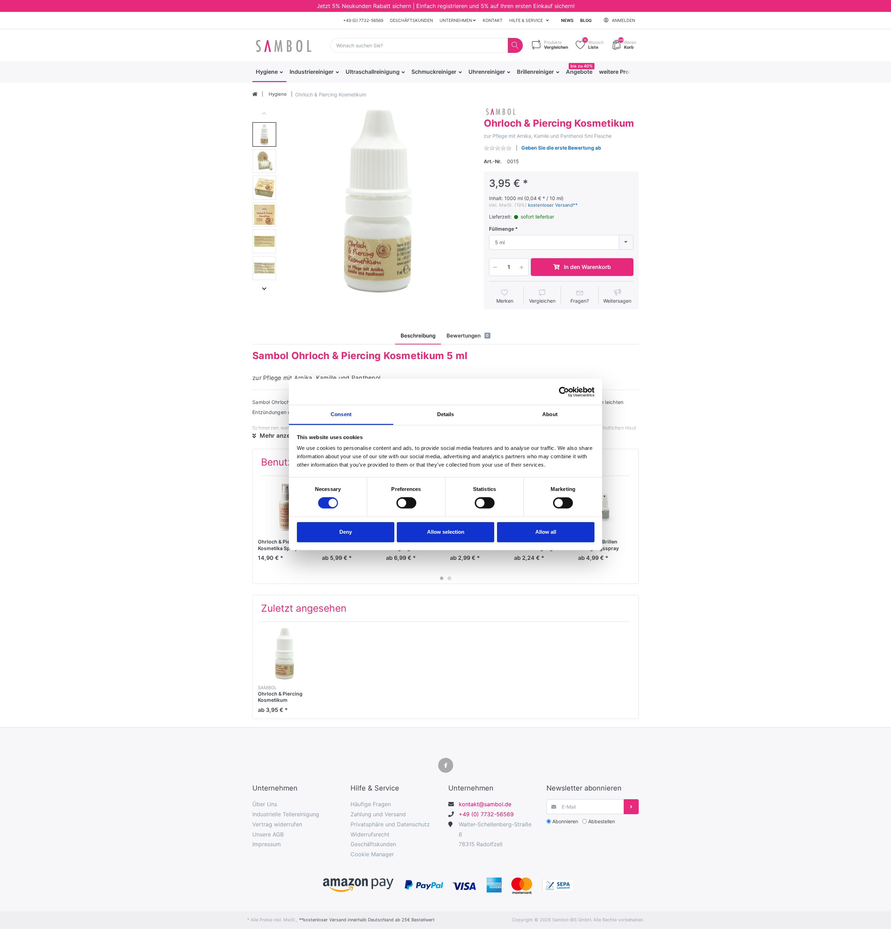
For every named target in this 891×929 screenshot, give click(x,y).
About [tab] (550, 414)
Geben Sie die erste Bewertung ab (561, 148)
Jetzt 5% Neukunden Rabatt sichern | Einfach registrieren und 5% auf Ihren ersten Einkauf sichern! (446, 5)
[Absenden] (631, 806)
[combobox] (561, 242)
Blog (586, 20)
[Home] (255, 94)
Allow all (545, 532)
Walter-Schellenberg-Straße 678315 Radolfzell (495, 834)
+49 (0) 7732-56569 (363, 20)
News (567, 20)
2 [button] (449, 578)
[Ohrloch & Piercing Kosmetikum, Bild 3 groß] (264, 188)
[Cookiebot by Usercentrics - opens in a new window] (564, 392)
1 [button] (441, 578)
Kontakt (493, 20)
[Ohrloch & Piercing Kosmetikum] (378, 201)
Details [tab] (445, 414)
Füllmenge (501, 229)
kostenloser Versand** (553, 205)
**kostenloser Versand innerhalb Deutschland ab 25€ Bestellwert (367, 919)
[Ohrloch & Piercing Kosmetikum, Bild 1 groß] (264, 134)
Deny (345, 532)
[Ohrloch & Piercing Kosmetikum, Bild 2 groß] (264, 161)
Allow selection (445, 532)
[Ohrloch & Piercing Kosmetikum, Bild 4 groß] (264, 215)
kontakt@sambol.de (485, 804)
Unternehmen (456, 20)
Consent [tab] (341, 414)
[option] (378, 201)
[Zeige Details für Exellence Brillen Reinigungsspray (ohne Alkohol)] (604, 507)
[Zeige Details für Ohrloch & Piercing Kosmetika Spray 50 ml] (284, 507)
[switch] (406, 503)
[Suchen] (515, 45)
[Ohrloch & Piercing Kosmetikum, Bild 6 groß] (264, 268)
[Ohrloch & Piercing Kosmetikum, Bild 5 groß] (264, 241)
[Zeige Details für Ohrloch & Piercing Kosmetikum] (284, 653)
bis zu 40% (581, 66)
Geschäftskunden (411, 20)
